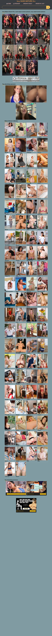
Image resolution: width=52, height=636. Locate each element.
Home (9, 3)
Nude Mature (26, 1)
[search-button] (48, 7)
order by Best (27, 3)
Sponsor (17, 3)
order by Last (40, 3)
